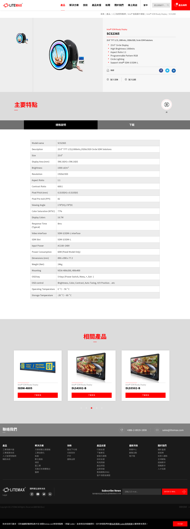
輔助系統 (6, 459)
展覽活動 (133, 453)
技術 (85, 5)
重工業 (38, 465)
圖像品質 (71, 459)
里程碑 (161, 453)
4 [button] (96, 408)
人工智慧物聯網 (119, 14)
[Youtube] (38, 494)
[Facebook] (32, 494)
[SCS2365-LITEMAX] (167, 70)
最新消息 (133, 445)
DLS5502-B (133, 388)
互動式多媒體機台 (42, 469)
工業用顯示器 (8, 449)
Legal (5, 495)
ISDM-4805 (25, 388)
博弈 (37, 462)
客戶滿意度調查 (103, 475)
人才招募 (162, 469)
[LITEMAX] (13, 5)
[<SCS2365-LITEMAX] (161, 70)
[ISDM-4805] (38, 367)
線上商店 (132, 5)
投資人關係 (163, 456)
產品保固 (101, 465)
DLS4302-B (79, 388)
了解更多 (37, 395)
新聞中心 (133, 449)
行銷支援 (101, 449)
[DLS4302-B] (92, 367)
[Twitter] (44, 494)
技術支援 (101, 459)
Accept (180, 524)
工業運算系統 (8, 453)
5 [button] (101, 408)
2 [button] (86, 408)
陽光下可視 (72, 449)
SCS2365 (172, 14)
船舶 (37, 456)
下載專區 (101, 453)
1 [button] (81, 408)
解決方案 (74, 5)
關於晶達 (162, 449)
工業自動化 (40, 453)
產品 (62, 5)
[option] (22, 38)
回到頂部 (183, 507)
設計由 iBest (39, 507)
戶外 (69, 456)
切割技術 (71, 453)
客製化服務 (102, 456)
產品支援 (96, 5)
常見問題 (101, 462)
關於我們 (119, 5)
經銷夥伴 (162, 462)
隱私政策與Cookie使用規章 (121, 524)
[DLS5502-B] (146, 367)
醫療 (37, 472)
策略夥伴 (162, 465)
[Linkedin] (174, 71)
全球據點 (162, 459)
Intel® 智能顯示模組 (136, 14)
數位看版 (39, 459)
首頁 (102, 14)
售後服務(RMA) (103, 472)
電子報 (132, 456)
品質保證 (101, 469)
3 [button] (91, 408)
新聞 (107, 5)
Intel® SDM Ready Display (156, 14)
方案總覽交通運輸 (42, 449)
